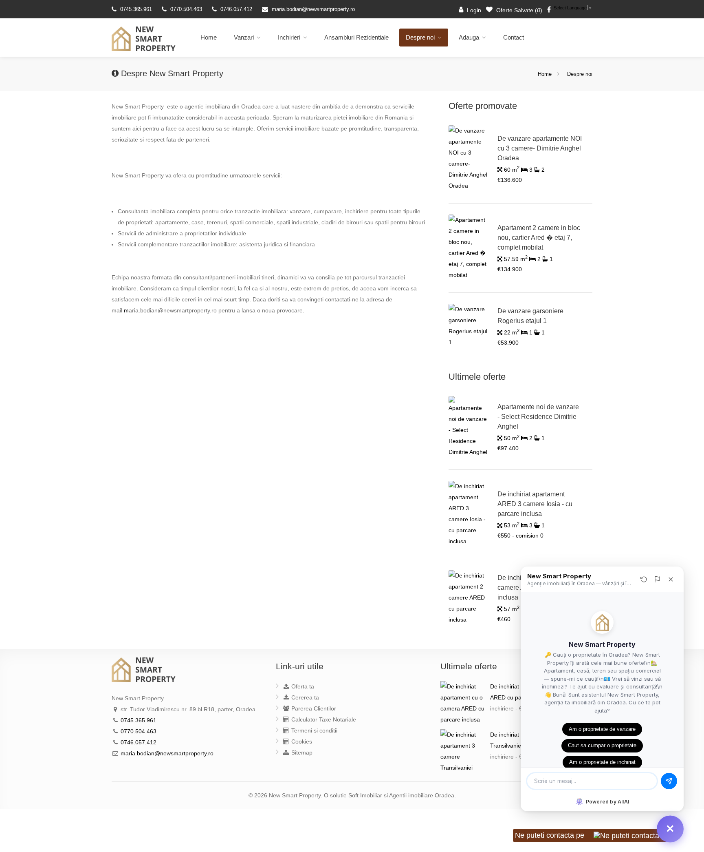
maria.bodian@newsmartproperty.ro (313, 9)
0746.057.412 (236, 9)
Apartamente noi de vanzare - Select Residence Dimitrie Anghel (538, 416)
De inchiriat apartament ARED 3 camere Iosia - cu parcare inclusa (534, 504)
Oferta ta (302, 686)
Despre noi (420, 37)
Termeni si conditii (313, 730)
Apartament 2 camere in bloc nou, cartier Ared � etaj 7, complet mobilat (538, 237)
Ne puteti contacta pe (550, 835)
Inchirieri (289, 37)
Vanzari (244, 37)
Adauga (469, 37)
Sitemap (301, 752)
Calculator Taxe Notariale (323, 719)
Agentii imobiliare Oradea (421, 795)
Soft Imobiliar (365, 795)
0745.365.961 (136, 9)
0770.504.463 (186, 9)
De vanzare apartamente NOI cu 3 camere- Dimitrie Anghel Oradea (539, 148)
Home (208, 37)
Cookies (301, 741)
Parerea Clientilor (313, 708)
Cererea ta (304, 697)
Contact (513, 37)
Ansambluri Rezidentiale (356, 37)
